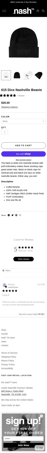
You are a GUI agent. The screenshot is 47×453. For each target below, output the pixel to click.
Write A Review (23, 259)
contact (4, 345)
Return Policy (7, 360)
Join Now (23, 445)
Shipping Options (9, 107)
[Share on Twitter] (12, 215)
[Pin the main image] (16, 215)
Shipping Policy (8, 357)
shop (3, 330)
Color (5, 117)
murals (4, 334)
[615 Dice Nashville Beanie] (6, 75)
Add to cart (23, 146)
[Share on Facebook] (9, 215)
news (3, 341)
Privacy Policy (8, 364)
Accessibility (7, 368)
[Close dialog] (42, 416)
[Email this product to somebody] (20, 215)
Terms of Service (9, 353)
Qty (3, 127)
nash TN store (8, 337)
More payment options (23, 160)
